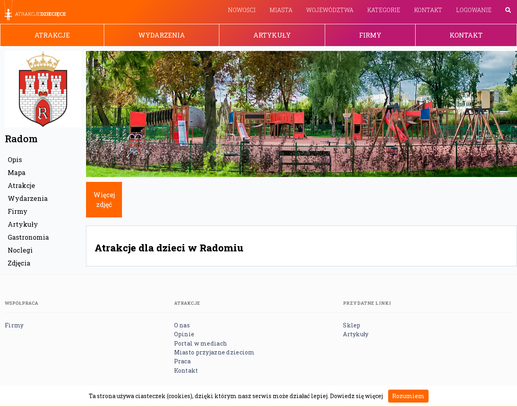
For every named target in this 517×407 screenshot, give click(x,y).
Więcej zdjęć (104, 199)
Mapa (16, 172)
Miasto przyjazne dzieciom (214, 352)
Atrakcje (52, 35)
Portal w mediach (200, 343)
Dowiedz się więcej (356, 396)
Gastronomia (28, 237)
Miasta (280, 10)
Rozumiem (408, 396)
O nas (182, 325)
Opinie (184, 334)
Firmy (370, 35)
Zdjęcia (19, 263)
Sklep (351, 325)
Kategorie (383, 10)
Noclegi (20, 250)
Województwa (329, 10)
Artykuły (272, 35)
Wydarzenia (161, 35)
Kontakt (428, 10)
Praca (182, 361)
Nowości (242, 10)
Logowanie (474, 10)
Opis (15, 159)
